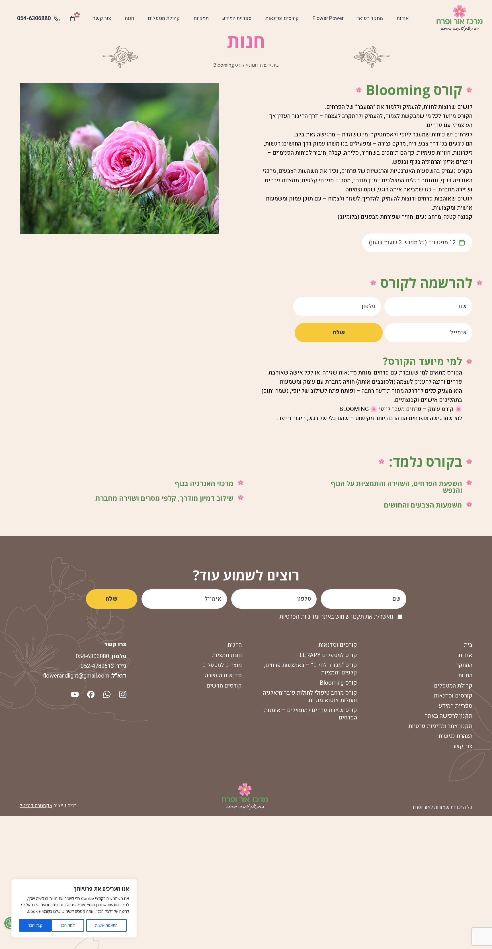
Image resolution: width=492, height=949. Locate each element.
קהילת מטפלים (164, 18)
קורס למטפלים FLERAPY (326, 655)
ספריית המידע (237, 18)
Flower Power (328, 18)
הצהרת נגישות (455, 736)
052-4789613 (97, 666)
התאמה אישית (106, 925)
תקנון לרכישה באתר (448, 716)
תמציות (201, 18)
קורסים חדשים (224, 686)
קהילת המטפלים (453, 686)
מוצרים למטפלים (222, 665)
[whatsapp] (106, 694)
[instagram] (122, 694)
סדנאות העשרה (223, 675)
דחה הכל (67, 925)
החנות (465, 675)
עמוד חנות (258, 65)
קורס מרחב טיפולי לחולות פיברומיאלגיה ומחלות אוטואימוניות (310, 696)
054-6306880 (92, 656)
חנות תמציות (227, 655)
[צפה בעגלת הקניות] (72, 18)
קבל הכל (35, 925)
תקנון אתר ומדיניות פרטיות (440, 726)
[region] (74, 908)
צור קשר (102, 18)
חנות (129, 18)
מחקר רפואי (370, 18)
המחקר (464, 665)
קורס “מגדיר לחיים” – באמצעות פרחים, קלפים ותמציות (310, 669)
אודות (403, 18)
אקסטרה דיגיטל (36, 805)
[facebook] (90, 694)
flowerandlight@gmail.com (76, 676)
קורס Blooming (338, 683)
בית (275, 65)
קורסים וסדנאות (282, 18)
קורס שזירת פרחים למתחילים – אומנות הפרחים (310, 714)
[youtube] (75, 694)
